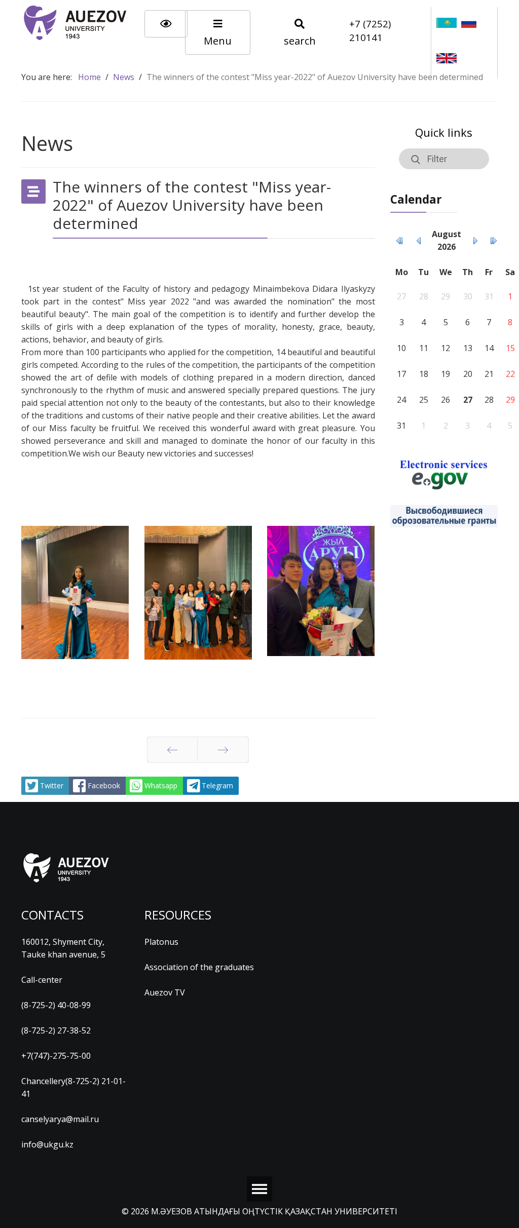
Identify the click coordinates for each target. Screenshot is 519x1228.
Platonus (161, 941)
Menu (218, 41)
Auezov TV (164, 992)
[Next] (223, 749)
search (300, 41)
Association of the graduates (199, 967)
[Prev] (172, 749)
